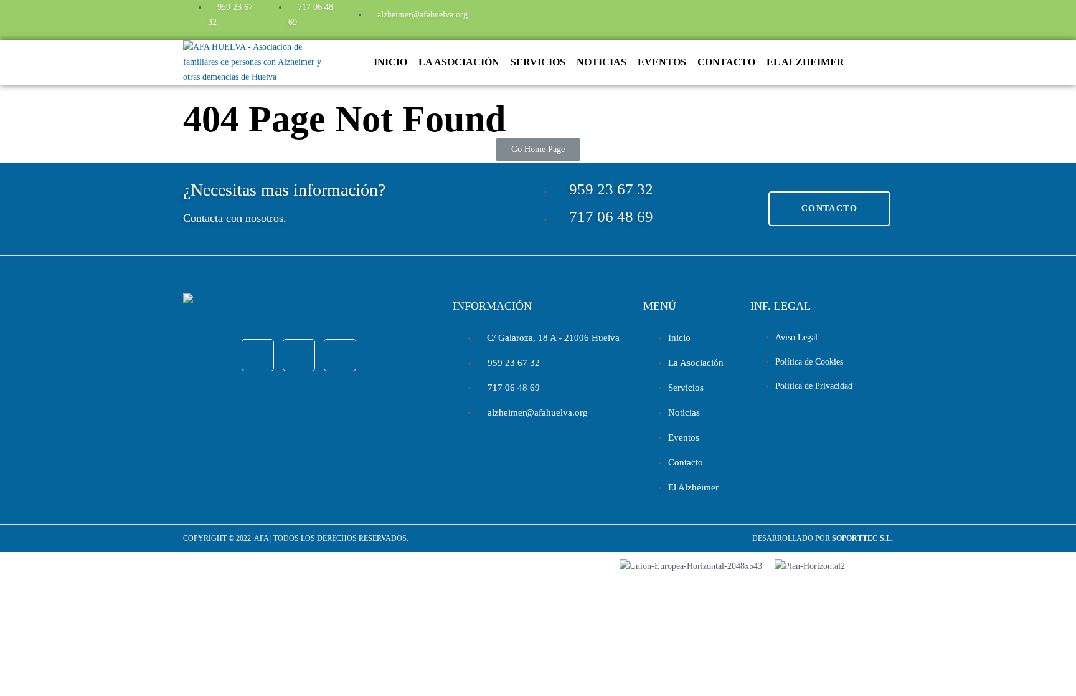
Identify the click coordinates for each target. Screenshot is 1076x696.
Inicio (390, 62)
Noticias (601, 62)
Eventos (662, 62)
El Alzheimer (805, 62)
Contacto (726, 62)
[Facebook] (766, 17)
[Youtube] (833, 17)
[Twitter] (800, 17)
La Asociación (458, 62)
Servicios (538, 62)
